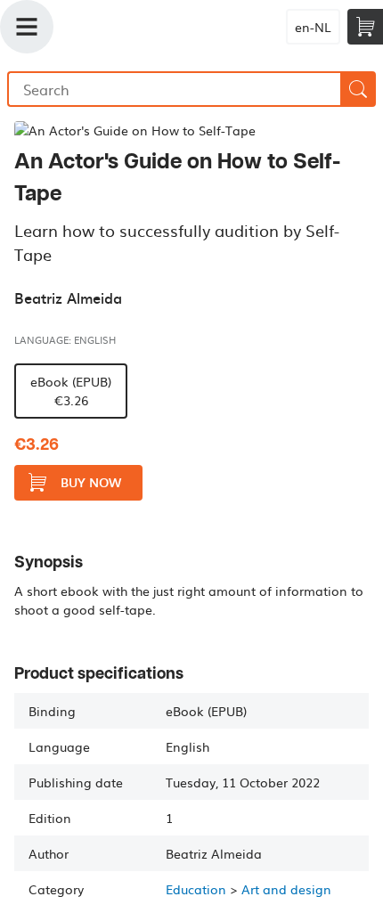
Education (196, 889)
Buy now (91, 482)
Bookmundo (152, 27)
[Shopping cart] (365, 27)
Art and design (286, 889)
